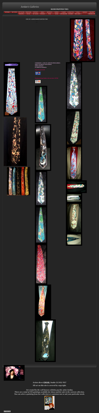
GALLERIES (91, 12)
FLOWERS (64, 12)
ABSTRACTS (49, 12)
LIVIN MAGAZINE (63, 13)
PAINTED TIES (85, 13)
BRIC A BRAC (77, 13)
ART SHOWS (35, 13)
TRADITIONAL (28, 12)
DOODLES (85, 12)
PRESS (49, 13)
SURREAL (57, 12)
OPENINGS (42, 13)
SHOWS (56, 13)
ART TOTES (14, 12)
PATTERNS (7, 12)
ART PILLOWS (21, 12)
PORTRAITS (35, 12)
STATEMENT (70, 13)
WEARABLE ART (92, 13)
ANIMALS (42, 12)
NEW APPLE (21, 13)
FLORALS (78, 12)
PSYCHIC (28, 13)
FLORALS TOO (71, 12)
